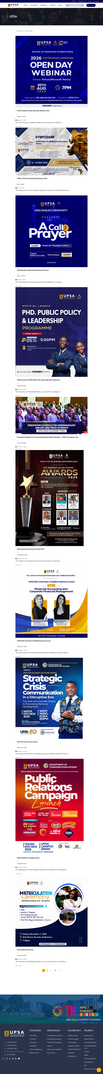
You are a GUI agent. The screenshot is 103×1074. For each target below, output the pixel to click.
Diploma (49, 1046)
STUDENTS (52, 5)
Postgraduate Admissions (54, 1039)
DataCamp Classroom (90, 1069)
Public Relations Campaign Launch (28, 858)
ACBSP (74, 1)
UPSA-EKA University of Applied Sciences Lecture (34, 641)
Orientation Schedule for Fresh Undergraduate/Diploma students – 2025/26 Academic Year (47, 437)
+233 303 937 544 (12, 1045)
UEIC (85, 1065)
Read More (18, 126)
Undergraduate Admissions (55, 1035)
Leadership (33, 1046)
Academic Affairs (73, 1035)
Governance (33, 1042)
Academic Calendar (73, 1046)
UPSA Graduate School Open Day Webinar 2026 (33, 111)
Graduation (71, 1053)
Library (90, 1)
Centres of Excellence (74, 1049)
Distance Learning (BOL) (54, 1049)
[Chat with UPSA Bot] (99, 1070)
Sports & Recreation (90, 1058)
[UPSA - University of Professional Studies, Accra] (13, 5)
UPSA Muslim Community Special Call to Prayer (33, 270)
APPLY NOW (91, 5)
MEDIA (60, 5)
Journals (96, 1)
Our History (33, 1039)
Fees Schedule (72, 1042)
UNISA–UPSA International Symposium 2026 (32, 178)
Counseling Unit (88, 1062)
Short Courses (51, 1053)
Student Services (89, 1039)
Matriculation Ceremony (25, 950)
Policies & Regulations (36, 1049)
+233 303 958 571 (12, 1042)
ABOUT (26, 5)
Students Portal (88, 1035)
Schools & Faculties (73, 1039)
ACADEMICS (43, 5)
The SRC (86, 1051)
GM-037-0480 (11, 1054)
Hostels (86, 1055)
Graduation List (82, 1)
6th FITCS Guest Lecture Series (27, 742)
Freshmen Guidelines (90, 1042)
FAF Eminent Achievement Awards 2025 (30, 549)
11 (55, 970)
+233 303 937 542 (12, 1048)
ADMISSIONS (33, 5)
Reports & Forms (34, 1053)
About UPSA (33, 1035)
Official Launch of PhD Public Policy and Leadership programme (38, 380)
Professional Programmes (54, 1042)
